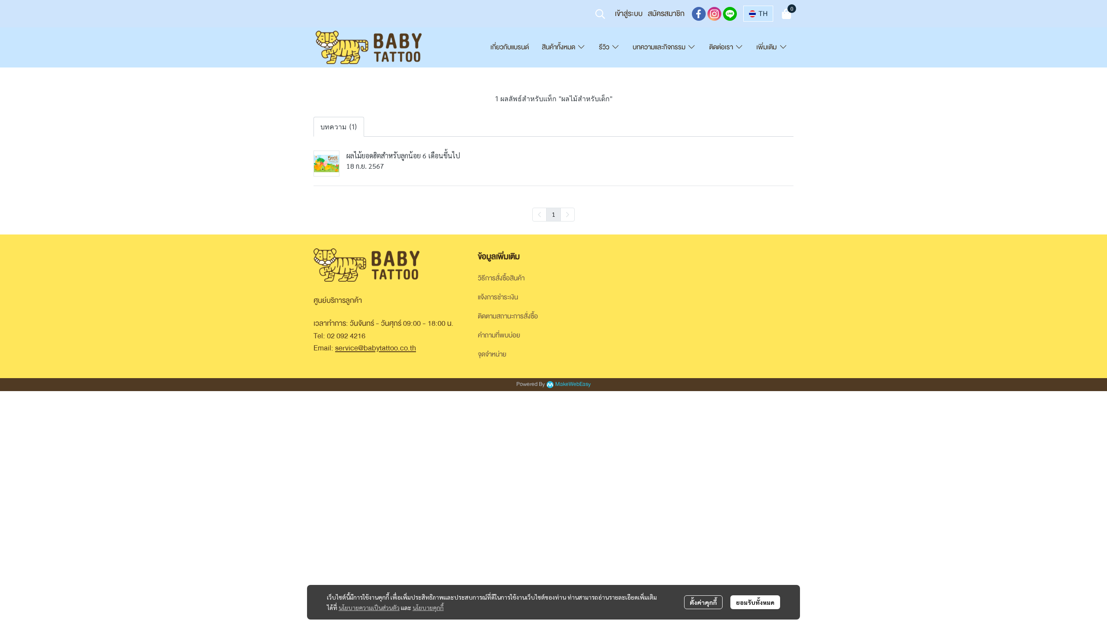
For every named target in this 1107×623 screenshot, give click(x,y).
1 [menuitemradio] (553, 214)
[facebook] (699, 14)
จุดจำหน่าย (492, 354)
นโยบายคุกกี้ (428, 607)
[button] (600, 13)
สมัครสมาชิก (666, 13)
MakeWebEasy (573, 384)
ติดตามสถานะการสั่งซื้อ (508, 316)
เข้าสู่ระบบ (629, 13)
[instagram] (714, 14)
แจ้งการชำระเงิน (498, 297)
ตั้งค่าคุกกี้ (703, 602)
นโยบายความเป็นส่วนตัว (369, 607)
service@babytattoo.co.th (375, 348)
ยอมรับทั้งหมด (755, 602)
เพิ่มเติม (767, 47)
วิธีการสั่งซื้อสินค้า (501, 278)
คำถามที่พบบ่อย (499, 335)
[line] (730, 14)
